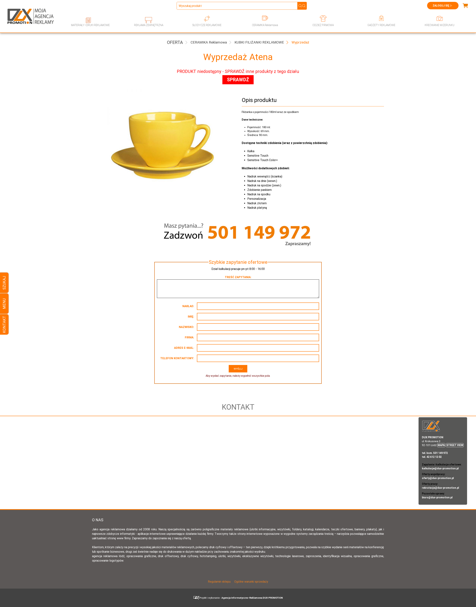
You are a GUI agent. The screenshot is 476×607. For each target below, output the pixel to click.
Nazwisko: (186, 327)
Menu (4, 303)
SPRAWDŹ (238, 79)
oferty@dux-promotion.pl (438, 478)
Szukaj (4, 283)
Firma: (189, 337)
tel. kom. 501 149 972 (435, 452)
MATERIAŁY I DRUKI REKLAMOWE (90, 25)
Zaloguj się (441, 5)
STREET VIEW (454, 445)
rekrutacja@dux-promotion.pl (440, 487)
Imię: (191, 316)
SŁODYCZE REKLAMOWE (206, 25)
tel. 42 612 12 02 (432, 456)
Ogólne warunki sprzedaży (251, 581)
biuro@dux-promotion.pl (437, 497)
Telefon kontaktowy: (177, 358)
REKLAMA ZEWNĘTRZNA (148, 25)
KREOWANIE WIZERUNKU (439, 25)
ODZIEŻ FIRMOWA (323, 25)
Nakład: (188, 306)
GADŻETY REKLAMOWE (381, 25)
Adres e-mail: (184, 348)
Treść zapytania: (238, 277)
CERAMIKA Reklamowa (265, 25)
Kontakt (4, 324)
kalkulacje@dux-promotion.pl (440, 468)
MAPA (441, 445)
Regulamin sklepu (219, 581)
